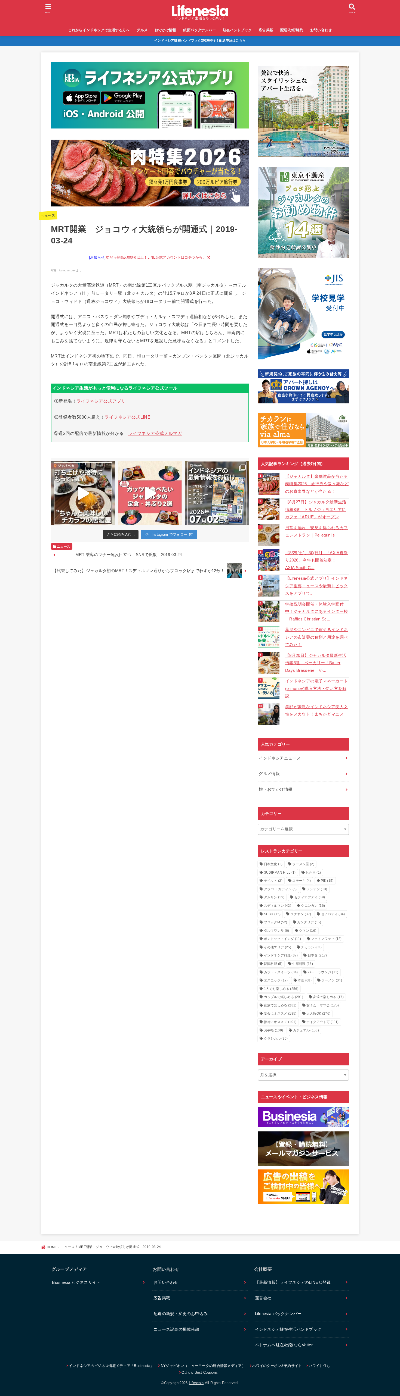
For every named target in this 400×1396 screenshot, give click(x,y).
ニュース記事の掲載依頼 (176, 1329)
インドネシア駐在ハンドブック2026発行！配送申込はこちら (200, 40)
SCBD (272, 914)
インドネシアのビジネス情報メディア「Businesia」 (111, 1366)
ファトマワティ (326, 939)
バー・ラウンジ (323, 972)
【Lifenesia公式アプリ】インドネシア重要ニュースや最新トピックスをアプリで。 (316, 585)
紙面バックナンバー (199, 30)
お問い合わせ (321, 30)
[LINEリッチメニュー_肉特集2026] (150, 201)
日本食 (317, 955)
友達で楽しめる (328, 997)
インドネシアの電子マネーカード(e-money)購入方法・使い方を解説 (316, 688)
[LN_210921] (303, 1186)
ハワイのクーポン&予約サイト (277, 1366)
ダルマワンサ (276, 931)
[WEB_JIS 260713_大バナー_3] (303, 313)
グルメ (142, 30)
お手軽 (273, 1030)
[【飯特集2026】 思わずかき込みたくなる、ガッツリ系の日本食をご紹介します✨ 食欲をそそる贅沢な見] (150, 493)
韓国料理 (273, 964)
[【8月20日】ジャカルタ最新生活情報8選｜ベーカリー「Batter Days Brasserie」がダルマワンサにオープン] (269, 663)
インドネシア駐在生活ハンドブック (288, 1329)
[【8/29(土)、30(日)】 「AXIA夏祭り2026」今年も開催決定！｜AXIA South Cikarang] (269, 560)
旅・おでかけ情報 (275, 789)
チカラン (311, 947)
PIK (327, 881)
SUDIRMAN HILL (280, 872)
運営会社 (263, 1298)
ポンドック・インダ (282, 939)
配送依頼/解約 (291, 30)
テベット (273, 881)
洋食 (305, 980)
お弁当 (313, 872)
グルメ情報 (269, 773)
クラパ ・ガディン (280, 889)
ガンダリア (309, 922)
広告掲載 (266, 30)
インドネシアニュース (280, 758)
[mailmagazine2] (303, 1148)
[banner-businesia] (303, 1117)
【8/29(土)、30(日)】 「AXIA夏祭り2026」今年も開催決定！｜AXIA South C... (316, 560)
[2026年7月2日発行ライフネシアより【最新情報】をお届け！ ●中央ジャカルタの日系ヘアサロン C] (217, 493)
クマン (307, 931)
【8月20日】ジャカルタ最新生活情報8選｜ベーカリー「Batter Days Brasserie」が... (315, 663)
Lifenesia (196, 1383)
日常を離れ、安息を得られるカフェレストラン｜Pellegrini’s (316, 532)
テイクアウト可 (322, 1022)
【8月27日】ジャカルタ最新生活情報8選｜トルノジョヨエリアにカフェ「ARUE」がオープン (315, 509)
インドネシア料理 (281, 955)
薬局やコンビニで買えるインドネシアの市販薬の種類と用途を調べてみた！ (316, 637)
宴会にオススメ (280, 1013)
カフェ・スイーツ (281, 972)
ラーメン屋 (303, 864)
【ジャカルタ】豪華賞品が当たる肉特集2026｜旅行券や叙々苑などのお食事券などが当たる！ (317, 484)
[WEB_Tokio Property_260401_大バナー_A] (303, 212)
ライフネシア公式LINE (127, 417)
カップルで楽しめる (283, 997)
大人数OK (318, 1013)
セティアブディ (309, 897)
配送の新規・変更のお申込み (180, 1314)
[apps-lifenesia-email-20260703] (150, 124)
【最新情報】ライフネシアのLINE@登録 (293, 1282)
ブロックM (275, 922)
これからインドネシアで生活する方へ (99, 30)
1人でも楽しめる (281, 989)
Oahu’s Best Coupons (199, 1372)
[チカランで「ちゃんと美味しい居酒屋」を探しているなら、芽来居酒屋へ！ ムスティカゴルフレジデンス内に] (83, 493)
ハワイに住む (320, 1366)
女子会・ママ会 (322, 1005)
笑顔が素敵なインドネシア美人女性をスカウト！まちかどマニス (316, 711)
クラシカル (276, 1038)
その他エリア (277, 947)
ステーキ (301, 881)
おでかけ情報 (165, 30)
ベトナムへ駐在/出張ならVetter (284, 1345)
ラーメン (331, 980)
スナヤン (301, 914)
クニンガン (313, 906)
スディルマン (277, 906)
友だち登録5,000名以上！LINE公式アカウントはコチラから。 (156, 257)
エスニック (276, 980)
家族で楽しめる (280, 1005)
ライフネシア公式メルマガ (155, 433)
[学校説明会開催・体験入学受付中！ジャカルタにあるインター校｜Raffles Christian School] (269, 611)
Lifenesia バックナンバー (278, 1314)
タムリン (274, 897)
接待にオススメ (280, 1022)
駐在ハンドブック (237, 30)
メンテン (317, 889)
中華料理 (302, 964)
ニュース (48, 215)
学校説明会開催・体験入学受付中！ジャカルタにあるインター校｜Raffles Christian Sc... (316, 611)
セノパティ (333, 914)
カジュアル (306, 1030)
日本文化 (273, 864)
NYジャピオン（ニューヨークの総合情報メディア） (203, 1366)
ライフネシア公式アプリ (101, 401)
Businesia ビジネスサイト (76, 1282)
